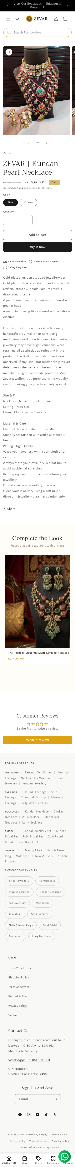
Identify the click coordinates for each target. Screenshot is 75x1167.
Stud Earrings (39, 914)
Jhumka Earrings (19, 891)
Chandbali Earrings (33, 797)
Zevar (21, 1135)
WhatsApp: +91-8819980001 (29, 1060)
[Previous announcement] (7, 5)
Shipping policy (60, 1141)
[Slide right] (46, 142)
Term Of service (19, 987)
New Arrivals (44, 856)
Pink (11, 202)
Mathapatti (23, 856)
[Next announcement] (67, 5)
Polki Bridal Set (33, 836)
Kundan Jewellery (34, 783)
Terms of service (38, 1141)
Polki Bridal (50, 925)
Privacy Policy (17, 1006)
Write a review (37, 740)
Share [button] (11, 509)
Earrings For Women (39, 772)
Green (28, 202)
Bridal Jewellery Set (38, 831)
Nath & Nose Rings (21, 925)
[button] (8, 18)
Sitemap (13, 1015)
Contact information (30, 1147)
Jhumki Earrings (35, 792)
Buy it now (37, 247)
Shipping (23, 188)
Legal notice (52, 1147)
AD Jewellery (17, 902)
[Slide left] (28, 142)
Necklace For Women (35, 778)
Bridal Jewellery (19, 880)
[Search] (9, 32)
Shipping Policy (18, 977)
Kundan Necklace (37, 811)
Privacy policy (18, 1141)
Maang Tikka (33, 850)
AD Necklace (31, 817)
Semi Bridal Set (28, 842)
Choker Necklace (50, 891)
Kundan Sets (47, 880)
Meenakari (42, 902)
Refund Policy (17, 996)
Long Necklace (32, 822)
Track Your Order (19, 968)
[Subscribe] (55, 1099)
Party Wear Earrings (34, 803)
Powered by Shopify (36, 1135)
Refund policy (59, 1135)
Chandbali (15, 914)
